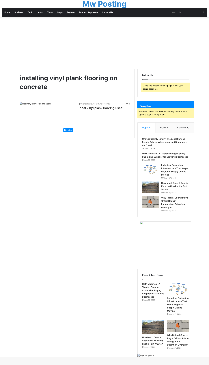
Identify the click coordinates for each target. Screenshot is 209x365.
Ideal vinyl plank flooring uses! (101, 108)
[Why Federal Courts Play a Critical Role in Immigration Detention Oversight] (150, 202)
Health (40, 12)
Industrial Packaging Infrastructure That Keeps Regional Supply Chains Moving (178, 304)
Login (60, 12)
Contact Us (107, 12)
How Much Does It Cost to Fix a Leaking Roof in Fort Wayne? (174, 186)
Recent (164, 127)
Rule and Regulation (88, 12)
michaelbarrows (88, 104)
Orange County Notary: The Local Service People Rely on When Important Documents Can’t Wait (164, 142)
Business (19, 12)
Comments (183, 127)
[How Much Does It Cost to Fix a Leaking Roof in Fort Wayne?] (150, 187)
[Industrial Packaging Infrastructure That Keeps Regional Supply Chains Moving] (150, 169)
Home (7, 12)
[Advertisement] (104, 42)
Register (71, 12)
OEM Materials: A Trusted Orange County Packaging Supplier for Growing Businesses (153, 290)
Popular (146, 127)
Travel (50, 12)
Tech (30, 12)
